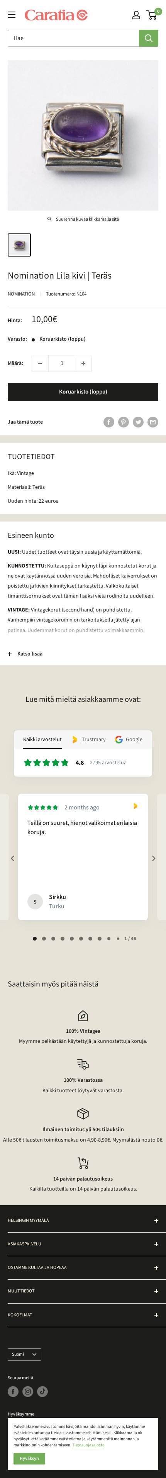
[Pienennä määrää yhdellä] (40, 363)
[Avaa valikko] (11, 15)
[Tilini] (136, 15)
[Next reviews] (153, 858)
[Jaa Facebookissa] (108, 422)
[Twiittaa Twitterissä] (138, 422)
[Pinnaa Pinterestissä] (123, 422)
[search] (73, 38)
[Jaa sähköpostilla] (152, 422)
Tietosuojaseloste (88, 1445)
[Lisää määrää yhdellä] (83, 363)
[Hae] (148, 38)
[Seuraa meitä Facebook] (13, 1391)
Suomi (18, 1354)
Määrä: (15, 363)
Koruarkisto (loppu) (83, 392)
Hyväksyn (29, 1458)
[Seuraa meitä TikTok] (42, 1391)
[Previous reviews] (12, 858)
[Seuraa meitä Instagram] (27, 1391)
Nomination (21, 294)
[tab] (34, 938)
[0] (152, 15)
